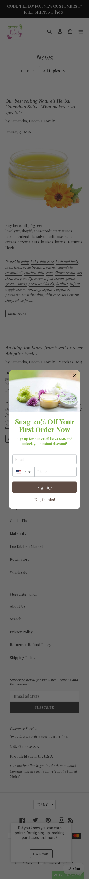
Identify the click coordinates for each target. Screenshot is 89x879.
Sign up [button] (44, 487)
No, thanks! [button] (44, 500)
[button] (74, 376)
